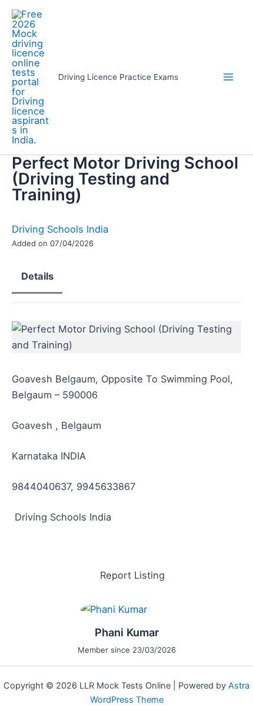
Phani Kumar (127, 632)
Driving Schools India (60, 229)
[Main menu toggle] (228, 77)
